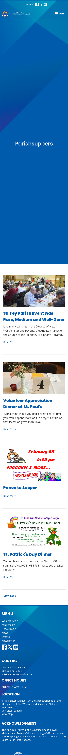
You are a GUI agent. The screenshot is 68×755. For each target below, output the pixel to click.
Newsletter (8, 640)
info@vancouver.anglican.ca (17, 674)
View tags (10, 596)
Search (29, 4)
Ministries (8, 624)
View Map (7, 714)
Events (6, 636)
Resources (8, 628)
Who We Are (9, 620)
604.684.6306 (9, 667)
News (5, 632)
